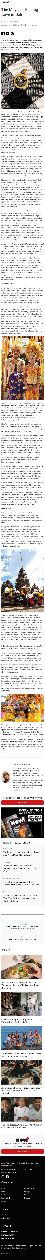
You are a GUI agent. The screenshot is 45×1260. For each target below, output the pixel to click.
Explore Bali (5, 1198)
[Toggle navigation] (42, 2)
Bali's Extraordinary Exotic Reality (22, 939)
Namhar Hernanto (29, 25)
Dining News (7, 848)
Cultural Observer (9, 21)
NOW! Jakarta (7, 1235)
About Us (4, 1215)
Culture (4, 1201)
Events (3, 1191)
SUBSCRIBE (22, 1151)
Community (7, 862)
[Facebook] (7, 1176)
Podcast (27, 1198)
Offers (26, 1195)
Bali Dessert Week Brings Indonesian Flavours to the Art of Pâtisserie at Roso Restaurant (20, 985)
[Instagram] (2, 1176)
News (3, 1188)
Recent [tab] (7, 843)
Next (22, 937)
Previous (22, 924)
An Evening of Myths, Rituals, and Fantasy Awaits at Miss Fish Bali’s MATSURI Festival (21, 1090)
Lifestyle (27, 1191)
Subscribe (5, 1218)
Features (4, 1195)
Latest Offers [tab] (22, 843)
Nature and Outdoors (11, 878)
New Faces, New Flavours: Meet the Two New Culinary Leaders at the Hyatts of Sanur (20, 898)
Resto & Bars (29, 1188)
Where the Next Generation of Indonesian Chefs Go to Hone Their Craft (20, 868)
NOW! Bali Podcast (9, 1232)
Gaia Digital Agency (19, 1248)
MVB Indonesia (7, 1238)
